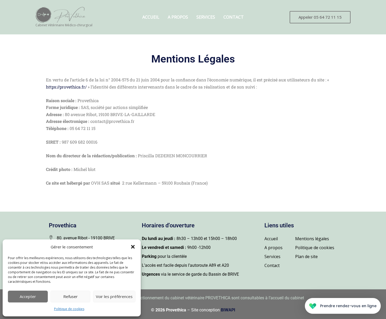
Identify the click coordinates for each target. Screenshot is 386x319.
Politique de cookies (69, 309)
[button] (132, 246)
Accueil (150, 17)
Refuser (70, 296)
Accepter (28, 296)
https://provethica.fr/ (66, 87)
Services (205, 17)
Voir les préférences (114, 296)
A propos (178, 17)
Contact (233, 17)
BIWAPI (228, 309)
